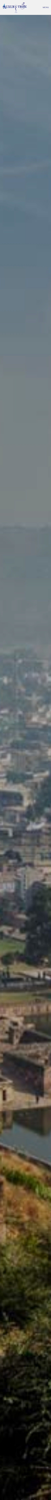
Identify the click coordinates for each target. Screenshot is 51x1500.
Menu (46, 7)
